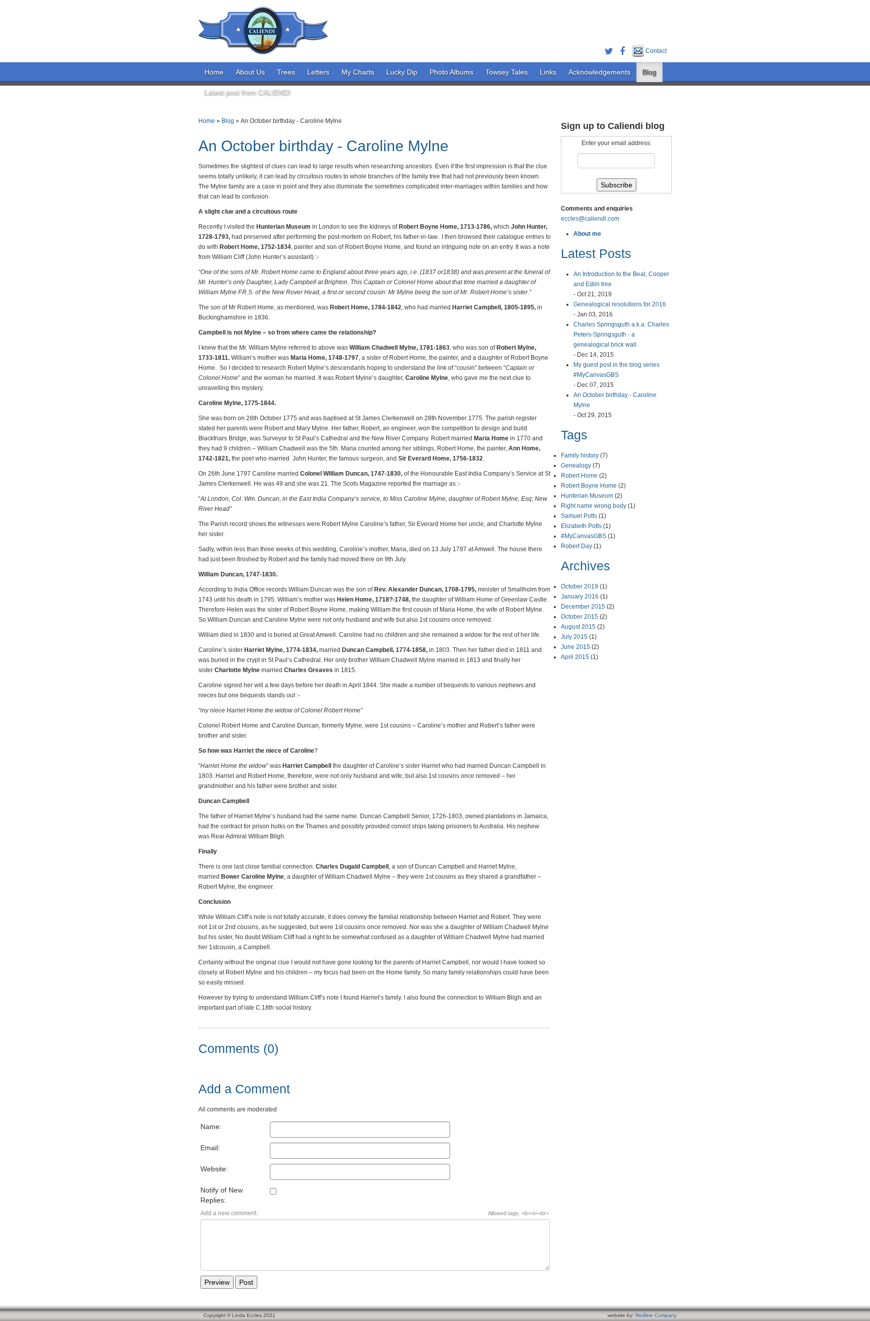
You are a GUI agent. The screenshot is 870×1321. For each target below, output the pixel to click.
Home (214, 72)
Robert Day (576, 546)
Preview (217, 1282)
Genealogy (576, 465)
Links (548, 72)
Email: (210, 1148)
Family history (580, 455)
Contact (655, 50)
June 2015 (575, 646)
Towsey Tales (506, 72)
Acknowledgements (599, 72)
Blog (649, 72)
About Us (250, 72)
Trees (286, 72)
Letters (318, 72)
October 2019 (579, 586)
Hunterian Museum (587, 495)
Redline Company (656, 1315)
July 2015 (574, 636)
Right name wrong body (593, 505)
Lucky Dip (401, 72)
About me (587, 233)
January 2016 (580, 596)
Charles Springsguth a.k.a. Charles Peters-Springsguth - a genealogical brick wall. (621, 334)
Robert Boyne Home (589, 485)
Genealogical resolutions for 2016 (619, 304)
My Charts (357, 72)
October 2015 (579, 616)
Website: (214, 1169)
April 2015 (575, 656)
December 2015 (583, 606)
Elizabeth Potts (581, 526)
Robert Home (579, 475)
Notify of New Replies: (221, 1195)
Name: (211, 1126)
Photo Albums (451, 72)
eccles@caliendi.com (590, 218)
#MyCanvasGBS (583, 536)
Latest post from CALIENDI (247, 92)
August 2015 (578, 626)
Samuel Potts (579, 515)
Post (246, 1282)
